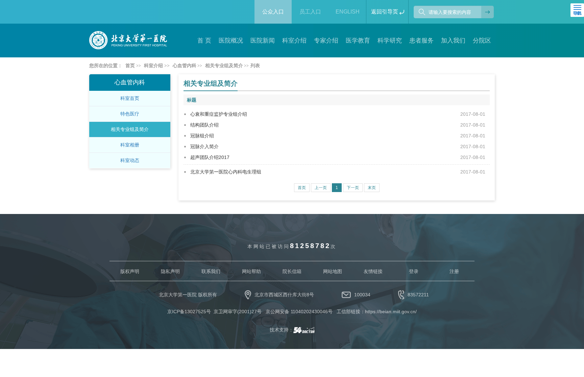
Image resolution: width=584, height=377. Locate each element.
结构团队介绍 (204, 125)
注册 (454, 271)
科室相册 (129, 144)
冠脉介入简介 (204, 146)
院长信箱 (292, 271)
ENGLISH (348, 12)
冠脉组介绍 (202, 135)
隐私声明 (170, 271)
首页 (130, 65)
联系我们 (210, 271)
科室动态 (129, 160)
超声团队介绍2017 (209, 157)
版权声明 (129, 271)
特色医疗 (129, 113)
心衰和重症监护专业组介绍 (218, 114)
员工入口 (310, 12)
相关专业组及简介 (130, 129)
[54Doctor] (304, 329)
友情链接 (373, 271)
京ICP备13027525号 (189, 311)
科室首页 (129, 98)
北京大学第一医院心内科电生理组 (225, 171)
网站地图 (332, 271)
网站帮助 (251, 271)
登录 (413, 271)
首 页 (204, 40)
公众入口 (273, 12)
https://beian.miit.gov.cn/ (391, 311)
